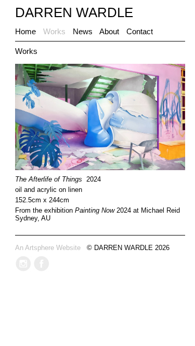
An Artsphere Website (48, 248)
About (109, 31)
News (83, 31)
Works (54, 31)
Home (25, 31)
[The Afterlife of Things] (100, 168)
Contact (139, 31)
